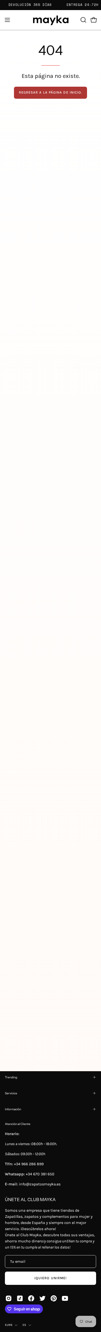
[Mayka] (50, 20)
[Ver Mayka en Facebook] (31, 1298)
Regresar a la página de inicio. (50, 92)
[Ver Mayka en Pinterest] (53, 1298)
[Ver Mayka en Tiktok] (20, 1298)
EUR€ (8, 1325)
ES (24, 1325)
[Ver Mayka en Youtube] (65, 1298)
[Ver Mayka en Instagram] (8, 1298)
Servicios (11, 1093)
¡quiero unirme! (50, 1278)
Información (13, 1109)
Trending (11, 1077)
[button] (82, 19)
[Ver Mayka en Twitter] (42, 1298)
